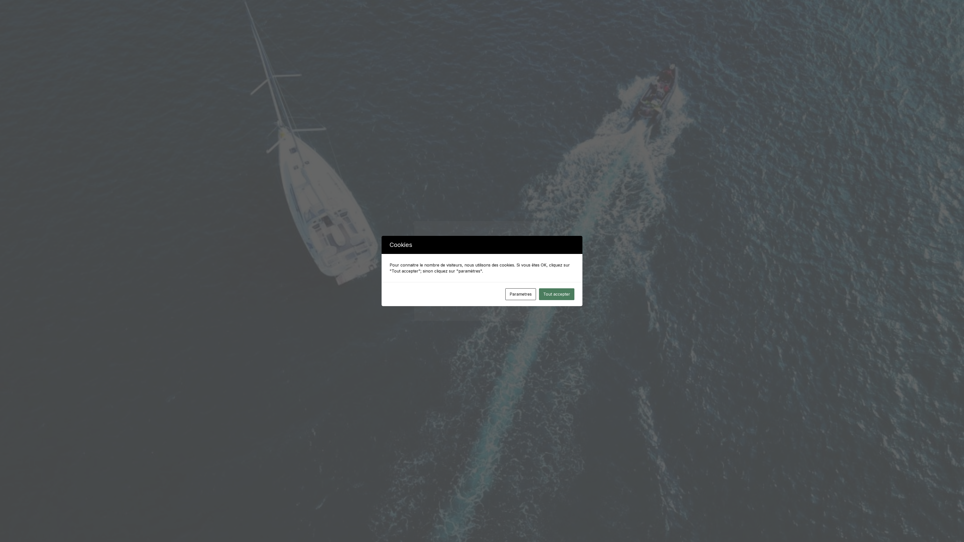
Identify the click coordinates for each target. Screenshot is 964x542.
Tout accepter (556, 294)
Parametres (521, 294)
